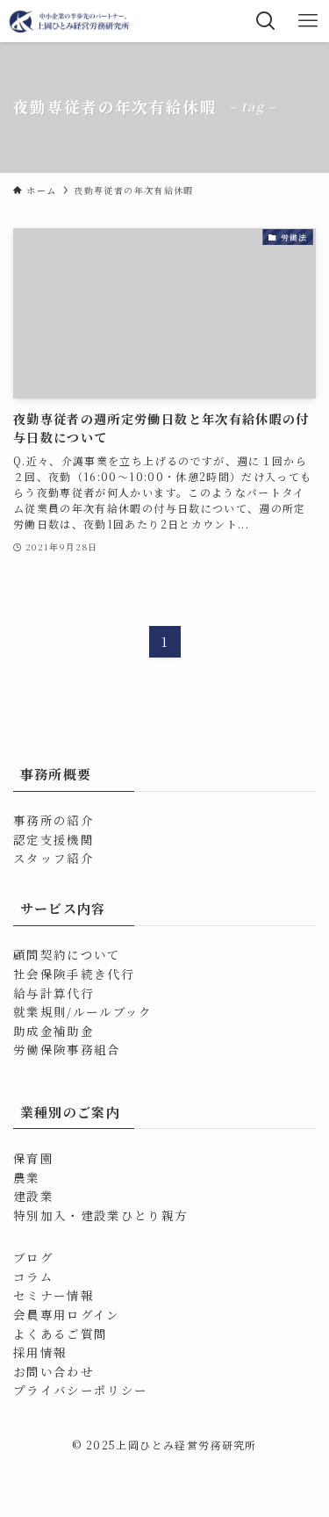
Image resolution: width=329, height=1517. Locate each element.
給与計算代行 (53, 993)
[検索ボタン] (266, 21)
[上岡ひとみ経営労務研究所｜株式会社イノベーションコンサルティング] (70, 21)
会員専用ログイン (66, 1314)
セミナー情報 (53, 1295)
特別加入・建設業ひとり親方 (101, 1215)
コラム (33, 1276)
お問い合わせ (53, 1371)
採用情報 (40, 1352)
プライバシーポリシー (80, 1389)
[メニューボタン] (308, 21)
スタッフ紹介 (53, 857)
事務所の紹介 (53, 820)
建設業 (33, 1195)
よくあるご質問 (60, 1333)
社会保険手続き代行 (73, 973)
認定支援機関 (53, 839)
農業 (26, 1177)
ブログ (33, 1257)
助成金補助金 (53, 1030)
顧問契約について (67, 954)
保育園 (33, 1158)
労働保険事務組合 (67, 1049)
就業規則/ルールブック (83, 1011)
